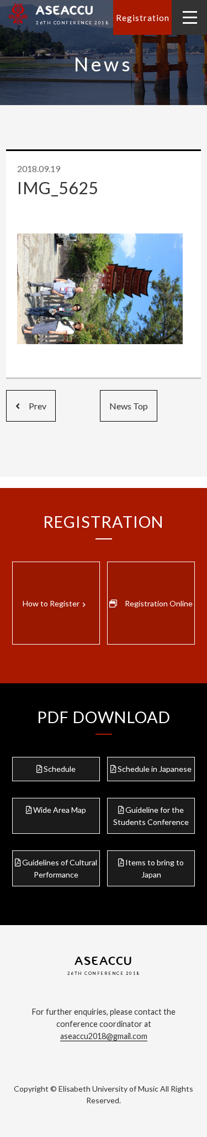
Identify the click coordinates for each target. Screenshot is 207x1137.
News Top (128, 406)
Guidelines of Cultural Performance (59, 868)
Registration (142, 18)
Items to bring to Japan (154, 868)
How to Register (55, 604)
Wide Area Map (59, 809)
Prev (33, 406)
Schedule (60, 768)
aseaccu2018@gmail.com (103, 1036)
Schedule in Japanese (155, 768)
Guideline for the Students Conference (151, 816)
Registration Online (159, 603)
